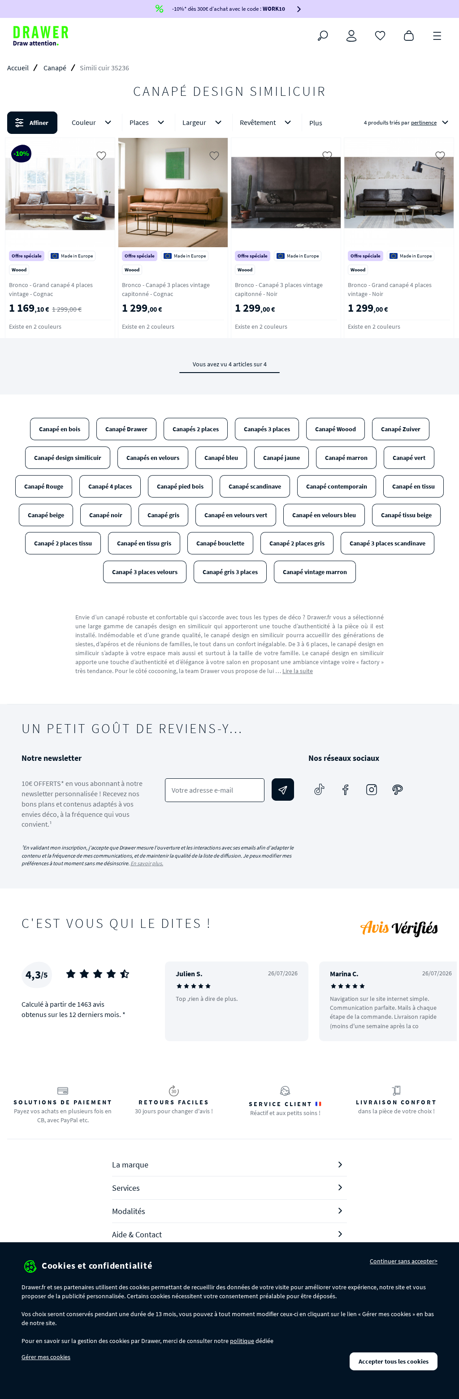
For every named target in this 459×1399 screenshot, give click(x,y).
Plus (315, 122)
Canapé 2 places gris (297, 543)
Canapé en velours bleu (324, 515)
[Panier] (408, 35)
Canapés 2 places (196, 429)
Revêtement (258, 122)
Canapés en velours (152, 458)
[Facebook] (345, 789)
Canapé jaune (281, 458)
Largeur (194, 122)
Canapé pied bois (180, 486)
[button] (229, 122)
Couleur (84, 122)
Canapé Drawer (126, 429)
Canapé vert (409, 458)
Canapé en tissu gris (144, 543)
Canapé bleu (221, 458)
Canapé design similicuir (67, 458)
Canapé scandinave (255, 486)
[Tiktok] (319, 789)
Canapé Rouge (43, 486)
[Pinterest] (397, 789)
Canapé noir (105, 515)
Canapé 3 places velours (145, 572)
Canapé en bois (59, 429)
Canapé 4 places (110, 486)
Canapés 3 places (267, 429)
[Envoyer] (283, 789)
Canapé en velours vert (235, 515)
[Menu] (437, 35)
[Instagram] (371, 789)
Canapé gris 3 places (230, 572)
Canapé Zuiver (400, 429)
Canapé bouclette (220, 543)
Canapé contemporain (336, 486)
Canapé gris (163, 515)
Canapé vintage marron (315, 572)
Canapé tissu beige (406, 515)
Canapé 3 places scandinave (387, 543)
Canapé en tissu (413, 486)
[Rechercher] (322, 36)
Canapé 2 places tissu (63, 543)
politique (242, 1341)
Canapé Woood (335, 429)
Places (139, 122)
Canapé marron (346, 458)
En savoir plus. (146, 863)
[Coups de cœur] (380, 35)
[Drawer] (40, 36)
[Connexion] (351, 36)
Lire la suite (297, 671)
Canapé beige (46, 515)
